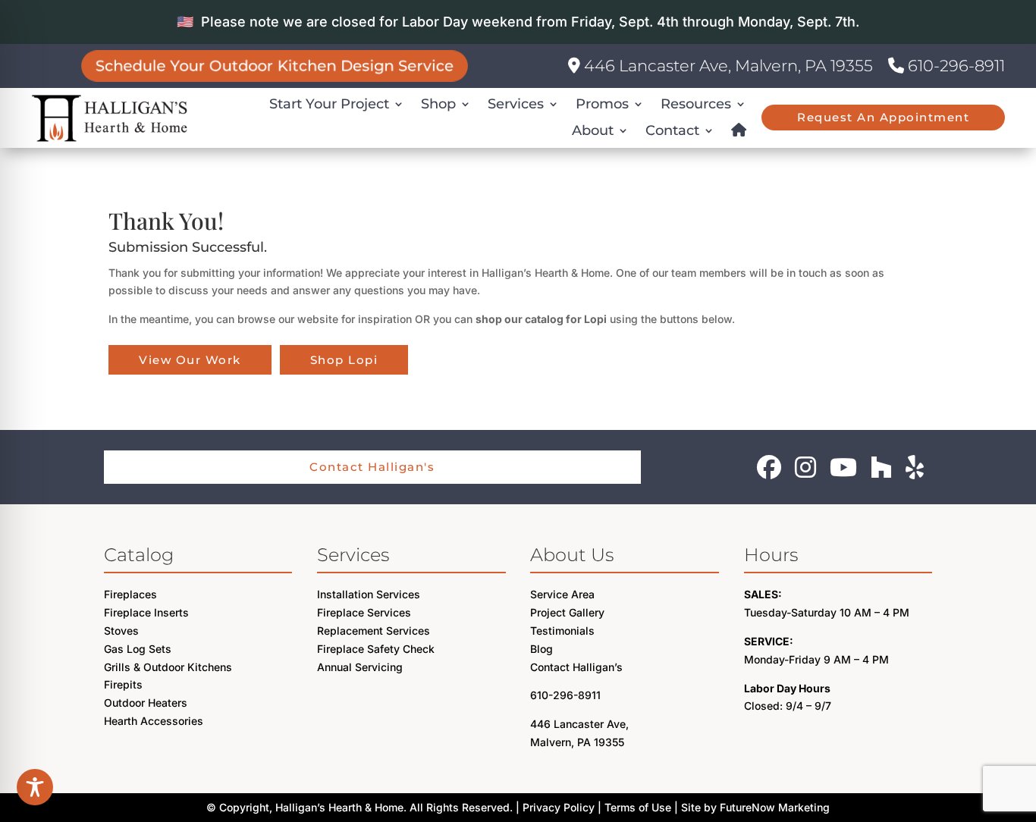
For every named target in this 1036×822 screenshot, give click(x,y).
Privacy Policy (559, 807)
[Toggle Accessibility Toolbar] (35, 787)
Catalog (139, 555)
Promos (602, 104)
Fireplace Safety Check (376, 648)
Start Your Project (329, 104)
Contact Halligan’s (576, 666)
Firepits (123, 684)
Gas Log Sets (137, 648)
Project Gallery (567, 612)
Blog (541, 648)
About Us (572, 555)
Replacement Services (373, 630)
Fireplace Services (364, 612)
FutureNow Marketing (775, 807)
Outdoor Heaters (145, 702)
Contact (672, 130)
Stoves (121, 630)
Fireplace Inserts (146, 612)
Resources (696, 104)
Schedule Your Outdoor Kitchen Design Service (274, 65)
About (593, 130)
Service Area (562, 594)
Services (516, 104)
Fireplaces (130, 594)
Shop (438, 104)
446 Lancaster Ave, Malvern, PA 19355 (726, 65)
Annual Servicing (360, 666)
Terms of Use (637, 807)
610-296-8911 (954, 65)
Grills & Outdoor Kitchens (168, 666)
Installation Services (368, 594)
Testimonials (562, 630)
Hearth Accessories (153, 720)
